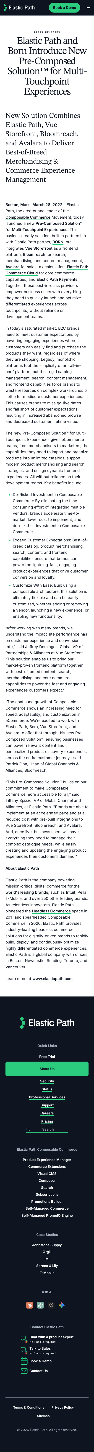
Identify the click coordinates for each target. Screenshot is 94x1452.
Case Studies (47, 1234)
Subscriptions (47, 1194)
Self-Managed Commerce (47, 1208)
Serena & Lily (47, 1266)
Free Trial (47, 1057)
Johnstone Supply (47, 1245)
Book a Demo (64, 7)
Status (47, 1089)
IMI (47, 1259)
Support (47, 1105)
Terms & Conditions (28, 1407)
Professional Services (47, 1097)
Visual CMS (47, 1173)
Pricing (47, 1121)
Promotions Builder (47, 1201)
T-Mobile (47, 1273)
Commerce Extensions (47, 1166)
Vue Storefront (38, 248)
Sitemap (43, 1416)
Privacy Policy (63, 1407)
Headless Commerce (51, 911)
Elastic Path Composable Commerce (47, 1149)
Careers (47, 1113)
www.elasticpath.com (52, 978)
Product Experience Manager (47, 1159)
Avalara (12, 267)
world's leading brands (26, 892)
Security (47, 1081)
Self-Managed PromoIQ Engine (47, 1215)
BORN (57, 242)
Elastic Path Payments (57, 279)
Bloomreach (34, 254)
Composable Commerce (27, 217)
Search (47, 1187)
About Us (47, 1069)
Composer (47, 1180)
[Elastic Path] (19, 7)
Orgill (47, 1252)
